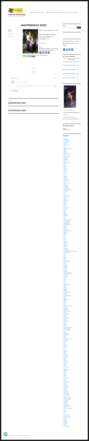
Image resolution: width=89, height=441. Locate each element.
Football (65, 239)
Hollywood (66, 267)
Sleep (65, 376)
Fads (64, 217)
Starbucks (66, 383)
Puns (65, 349)
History (65, 262)
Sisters (65, 374)
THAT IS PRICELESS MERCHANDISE (54, 12)
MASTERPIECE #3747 (74, 77)
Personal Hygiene (67, 329)
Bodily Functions (67, 162)
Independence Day (67, 274)
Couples (65, 191)
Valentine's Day (67, 417)
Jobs (64, 280)
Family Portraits (67, 222)
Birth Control (66, 157)
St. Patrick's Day (67, 382)
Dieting (65, 201)
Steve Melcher (11, 33)
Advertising (66, 139)
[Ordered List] (23, 86)
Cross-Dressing (67, 195)
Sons (65, 379)
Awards (65, 147)
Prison (65, 346)
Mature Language (67, 291)
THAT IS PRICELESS (16, 15)
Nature (65, 312)
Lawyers (65, 285)
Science (65, 365)
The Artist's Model (67, 397)
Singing (65, 373)
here (70, 118)
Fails (64, 218)
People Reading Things (68, 327)
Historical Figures (67, 261)
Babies (65, 149)
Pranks (65, 343)
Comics (65, 184)
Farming (65, 225)
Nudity (65, 316)
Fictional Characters (67, 230)
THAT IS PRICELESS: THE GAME (36, 12)
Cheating (65, 177)
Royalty (65, 359)
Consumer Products (67, 189)
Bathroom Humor (67, 153)
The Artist (66, 395)
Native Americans (67, 310)
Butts (65, 171)
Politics (65, 337)
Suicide (65, 384)
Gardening (66, 244)
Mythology (66, 309)
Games (65, 243)
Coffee (65, 181)
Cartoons (65, 173)
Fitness (65, 234)
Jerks (65, 277)
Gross (65, 253)
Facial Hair (66, 215)
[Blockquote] (26, 86)
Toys (65, 409)
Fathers (65, 228)
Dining (65, 203)
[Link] (30, 86)
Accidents (65, 138)
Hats (64, 258)
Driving (65, 209)
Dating (65, 199)
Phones (65, 332)
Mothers (65, 300)
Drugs (65, 210)
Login (54, 78)
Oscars (65, 322)
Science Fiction (67, 366)
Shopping (65, 370)
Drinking (65, 208)
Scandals (65, 362)
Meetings (65, 294)
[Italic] (18, 86)
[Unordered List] (25, 86)
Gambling (65, 242)
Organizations (66, 321)
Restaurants (66, 356)
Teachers (65, 389)
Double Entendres (67, 206)
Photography (66, 333)
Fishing (65, 233)
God (64, 247)
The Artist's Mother (67, 398)
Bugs (65, 167)
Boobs (65, 163)
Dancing (65, 198)
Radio (65, 352)
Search (64, 25)
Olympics (65, 319)
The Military (66, 404)
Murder (65, 303)
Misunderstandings (67, 295)
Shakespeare (66, 369)
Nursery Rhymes (67, 317)
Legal (65, 286)
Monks (65, 298)
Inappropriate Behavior (68, 272)
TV (64, 413)
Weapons (65, 420)
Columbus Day (66, 182)
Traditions (66, 411)
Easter (65, 211)
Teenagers (66, 392)
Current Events (66, 196)
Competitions (66, 187)
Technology (66, 390)
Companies (66, 186)
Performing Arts (67, 328)
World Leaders (66, 426)
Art (64, 145)
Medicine (65, 293)
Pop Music (66, 341)
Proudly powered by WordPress (23, 435)
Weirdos (65, 423)
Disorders (65, 204)
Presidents (66, 345)
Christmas (66, 178)
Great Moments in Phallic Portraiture (71, 251)
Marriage (65, 290)
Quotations (66, 351)
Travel (65, 412)
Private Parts (66, 347)
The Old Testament (67, 406)
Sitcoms (65, 375)
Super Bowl (66, 385)
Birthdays (65, 158)
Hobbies (65, 263)
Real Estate (66, 354)
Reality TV (66, 355)
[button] (80, 12)
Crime (65, 192)
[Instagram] (46, 53)
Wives (65, 425)
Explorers (65, 214)
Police (65, 336)
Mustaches (66, 308)
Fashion (65, 227)
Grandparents (66, 250)
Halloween (66, 257)
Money (65, 296)
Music (65, 304)
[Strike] (21, 86)
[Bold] (16, 86)
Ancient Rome (66, 142)
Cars (64, 172)
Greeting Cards (66, 252)
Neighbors (66, 313)
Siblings (65, 371)
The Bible (65, 401)
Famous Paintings (67, 224)
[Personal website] (48, 53)
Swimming (66, 388)
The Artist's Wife (67, 399)
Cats (64, 175)
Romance (65, 357)
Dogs (65, 205)
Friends (65, 241)
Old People (66, 318)
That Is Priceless (67, 394)
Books (65, 165)
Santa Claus (66, 361)
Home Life (66, 269)
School (65, 364)
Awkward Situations (67, 148)
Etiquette (65, 213)
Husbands (66, 271)
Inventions (66, 276)
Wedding (65, 421)
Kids (13, 36)
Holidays (65, 266)
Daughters (66, 200)
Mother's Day (66, 299)
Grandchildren (66, 248)
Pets (64, 331)
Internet (65, 275)
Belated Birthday (67, 156)
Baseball (65, 152)
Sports (65, 380)
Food (65, 238)
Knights (65, 283)
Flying (65, 237)
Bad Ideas (65, 151)
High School (66, 260)
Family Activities (67, 220)
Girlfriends (66, 246)
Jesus (65, 279)
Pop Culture (66, 340)
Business (65, 168)
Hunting (65, 270)
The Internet (66, 402)
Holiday (65, 265)
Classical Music (67, 180)
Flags (65, 236)
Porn (65, 342)
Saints (65, 360)
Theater (65, 407)
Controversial (66, 190)
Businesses (66, 170)
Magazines (66, 289)
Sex (64, 368)
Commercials (66, 185)
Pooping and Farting (68, 338)
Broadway (65, 166)
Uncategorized (66, 414)
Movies (65, 302)
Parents (65, 324)
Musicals (65, 307)
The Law (65, 403)
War (64, 418)
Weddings (66, 422)
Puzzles (65, 350)
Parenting (65, 323)
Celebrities (10, 36)
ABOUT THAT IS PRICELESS (71, 12)
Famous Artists (67, 223)
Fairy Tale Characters (68, 219)
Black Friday (66, 159)
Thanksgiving (66, 393)
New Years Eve (66, 314)
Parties (65, 326)
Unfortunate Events (67, 416)
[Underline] (20, 86)
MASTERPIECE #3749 (74, 61)
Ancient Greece (67, 140)
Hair (64, 256)
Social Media (66, 378)
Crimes (65, 194)
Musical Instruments (68, 305)
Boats (65, 161)
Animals (65, 143)
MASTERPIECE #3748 (74, 69)
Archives (64, 128)
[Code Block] (28, 86)
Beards (65, 154)
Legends (65, 288)
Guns (65, 255)
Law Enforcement (67, 284)
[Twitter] (43, 53)
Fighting (65, 232)
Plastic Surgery (66, 335)
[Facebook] (40, 53)
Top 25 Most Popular (68, 408)
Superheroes (66, 387)
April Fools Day (66, 144)
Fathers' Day (66, 229)
